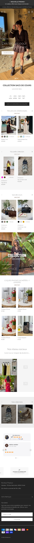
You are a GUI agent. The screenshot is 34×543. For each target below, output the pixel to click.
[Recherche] (5, 12)
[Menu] (2, 12)
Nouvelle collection (17, 152)
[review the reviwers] (5, 449)
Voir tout (17, 113)
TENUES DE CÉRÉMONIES (17, 111)
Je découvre (8, 52)
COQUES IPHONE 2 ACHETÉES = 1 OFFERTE (17, 281)
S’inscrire (17, 519)
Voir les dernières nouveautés (17, 104)
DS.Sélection (7, 537)
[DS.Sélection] (17, 11)
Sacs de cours (17, 195)
